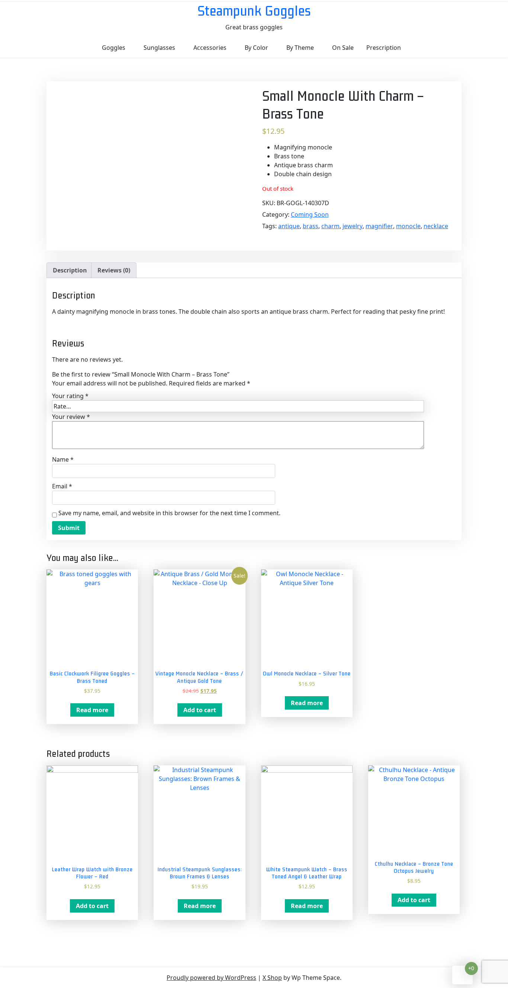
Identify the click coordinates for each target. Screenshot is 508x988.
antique (289, 226)
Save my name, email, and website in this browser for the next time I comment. (169, 513)
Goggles (113, 47)
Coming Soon (310, 214)
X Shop (272, 978)
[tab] (69, 270)
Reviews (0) (113, 270)
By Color (256, 47)
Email (62, 486)
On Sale (343, 47)
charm (330, 226)
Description (70, 270)
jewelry (353, 226)
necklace (436, 226)
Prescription (383, 47)
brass (310, 226)
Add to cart (199, 710)
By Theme (300, 47)
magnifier (379, 226)
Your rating (70, 396)
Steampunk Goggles (254, 11)
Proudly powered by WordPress (211, 978)
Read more (92, 710)
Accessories (209, 47)
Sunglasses (159, 47)
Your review (71, 417)
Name (63, 459)
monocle (408, 226)
